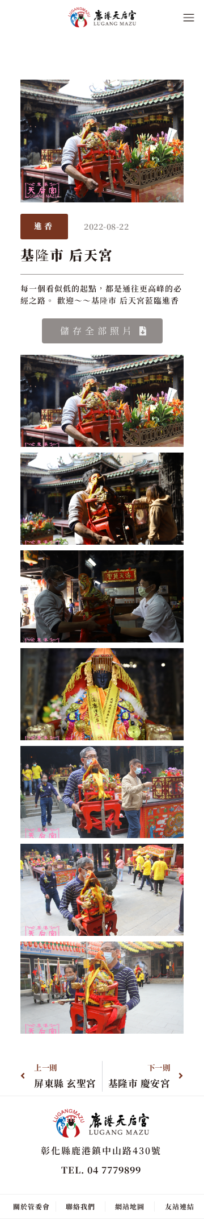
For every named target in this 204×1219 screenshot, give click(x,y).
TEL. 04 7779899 (101, 1169)
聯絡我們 (80, 1206)
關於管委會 (31, 1206)
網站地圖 (129, 1206)
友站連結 (179, 1206)
